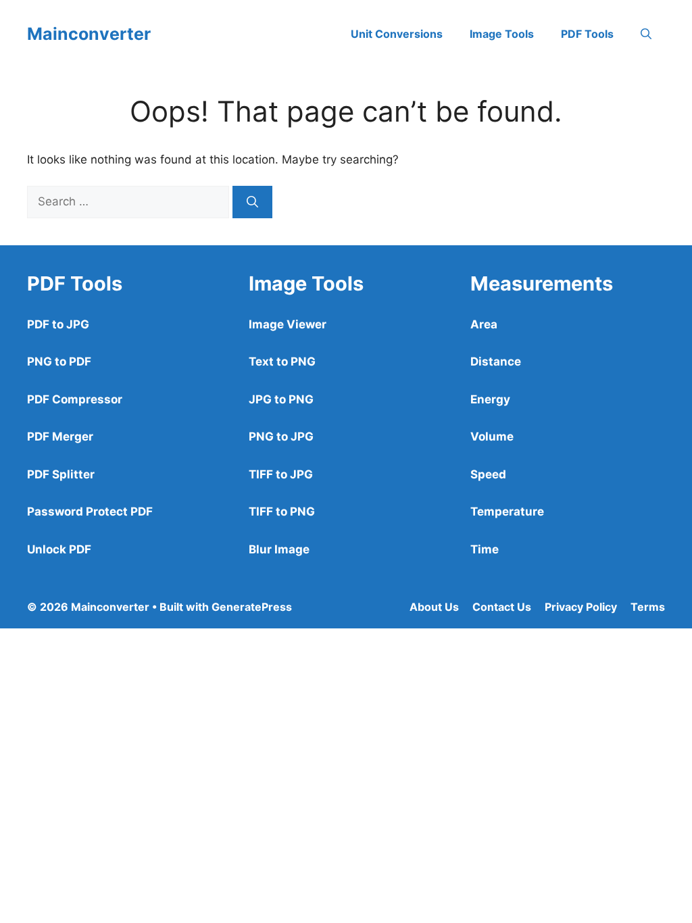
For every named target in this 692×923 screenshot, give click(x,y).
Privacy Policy (581, 607)
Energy (490, 399)
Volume (492, 436)
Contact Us (501, 607)
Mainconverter (89, 34)
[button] (646, 34)
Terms (648, 607)
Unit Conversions (397, 34)
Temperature (507, 511)
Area (483, 324)
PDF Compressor (74, 399)
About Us (434, 607)
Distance (495, 361)
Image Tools (502, 34)
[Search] (252, 202)
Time (484, 549)
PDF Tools (587, 34)
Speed (488, 474)
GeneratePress (252, 607)
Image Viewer (287, 324)
